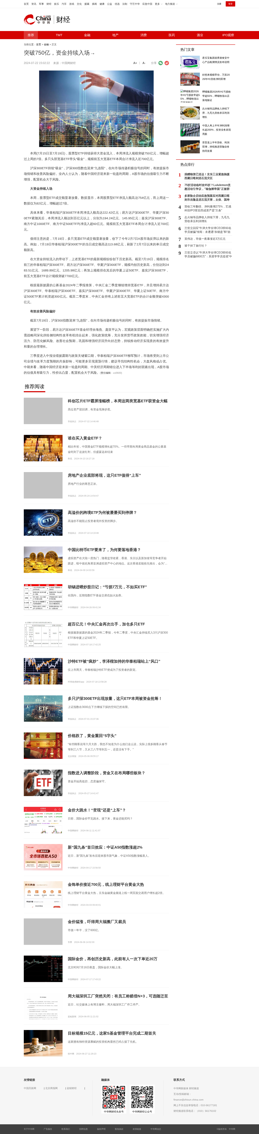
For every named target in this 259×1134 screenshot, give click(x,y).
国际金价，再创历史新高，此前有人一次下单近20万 (112, 959)
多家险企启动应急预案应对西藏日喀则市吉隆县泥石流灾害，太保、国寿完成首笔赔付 (207, 198)
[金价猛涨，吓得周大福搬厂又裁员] (43, 937)
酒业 (200, 35)
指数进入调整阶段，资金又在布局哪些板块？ (106, 773)
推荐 (31, 35)
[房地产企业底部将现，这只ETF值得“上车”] (43, 491)
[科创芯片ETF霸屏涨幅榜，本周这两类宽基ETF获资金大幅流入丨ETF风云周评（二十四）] (43, 416)
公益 (109, 3)
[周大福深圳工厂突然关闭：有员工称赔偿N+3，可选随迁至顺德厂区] (43, 1015)
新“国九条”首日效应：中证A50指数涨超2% (105, 847)
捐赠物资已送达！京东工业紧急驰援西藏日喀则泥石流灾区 (207, 176)
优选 (117, 3)
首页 (26, 3)
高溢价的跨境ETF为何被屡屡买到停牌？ (102, 512)
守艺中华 (135, 3)
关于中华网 (29, 1129)
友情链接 (137, 1129)
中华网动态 (155, 1129)
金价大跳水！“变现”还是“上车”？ (97, 810)
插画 (94, 3)
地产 (115, 35)
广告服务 (48, 1129)
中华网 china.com (39, 19)
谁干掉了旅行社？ (195, 245)
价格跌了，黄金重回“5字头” (92, 735)
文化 (79, 3)
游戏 (71, 3)
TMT (59, 35)
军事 (41, 3)
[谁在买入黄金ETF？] (43, 448)
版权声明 (101, 1129)
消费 (143, 35)
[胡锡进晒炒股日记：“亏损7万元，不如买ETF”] (43, 596)
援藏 (86, 3)
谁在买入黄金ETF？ (85, 438)
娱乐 (56, 3)
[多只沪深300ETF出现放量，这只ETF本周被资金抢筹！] (43, 708)
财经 (49, 3)
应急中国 (147, 3)
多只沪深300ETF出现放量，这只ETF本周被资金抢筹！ (115, 698)
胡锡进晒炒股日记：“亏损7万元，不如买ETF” (107, 587)
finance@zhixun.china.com (189, 1099)
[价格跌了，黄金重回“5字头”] (43, 745)
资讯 (33, 3)
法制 (124, 3)
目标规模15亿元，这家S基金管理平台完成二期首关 (112, 1033)
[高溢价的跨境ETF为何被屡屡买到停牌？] (43, 522)
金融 (87, 35)
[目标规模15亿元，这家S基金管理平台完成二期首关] (43, 1043)
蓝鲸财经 (72, 1088)
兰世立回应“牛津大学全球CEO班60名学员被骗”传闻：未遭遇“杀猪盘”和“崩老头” (207, 230)
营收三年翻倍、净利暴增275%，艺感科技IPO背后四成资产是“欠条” (207, 208)
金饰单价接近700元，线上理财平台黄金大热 (106, 884)
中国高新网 (30, 1088)
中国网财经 (69, 63)
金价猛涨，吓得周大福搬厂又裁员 (97, 921)
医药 (172, 35)
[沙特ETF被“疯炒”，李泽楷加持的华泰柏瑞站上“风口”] (43, 671)
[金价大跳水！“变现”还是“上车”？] (43, 830)
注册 (219, 4)
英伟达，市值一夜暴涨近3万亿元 (205, 238)
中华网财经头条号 (114, 1111)
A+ (135, 63)
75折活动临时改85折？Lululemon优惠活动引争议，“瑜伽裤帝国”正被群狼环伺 (207, 187)
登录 (230, 4)
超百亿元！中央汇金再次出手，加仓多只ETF (106, 624)
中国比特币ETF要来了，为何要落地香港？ (104, 550)
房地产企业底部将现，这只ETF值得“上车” (104, 475)
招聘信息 (83, 1129)
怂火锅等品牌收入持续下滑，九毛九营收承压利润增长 (207, 219)
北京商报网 (51, 1088)
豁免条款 (119, 1129)
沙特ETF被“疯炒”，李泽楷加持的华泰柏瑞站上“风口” (114, 661)
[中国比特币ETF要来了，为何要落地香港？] (43, 559)
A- (144, 63)
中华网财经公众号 (142, 1111)
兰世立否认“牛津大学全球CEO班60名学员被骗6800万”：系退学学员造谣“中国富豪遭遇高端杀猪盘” (208, 254)
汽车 (64, 3)
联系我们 (65, 1129)
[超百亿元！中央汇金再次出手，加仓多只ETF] (43, 633)
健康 (102, 3)
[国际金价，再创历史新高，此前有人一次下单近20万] (43, 968)
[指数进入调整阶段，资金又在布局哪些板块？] (43, 782)
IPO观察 (228, 35)
